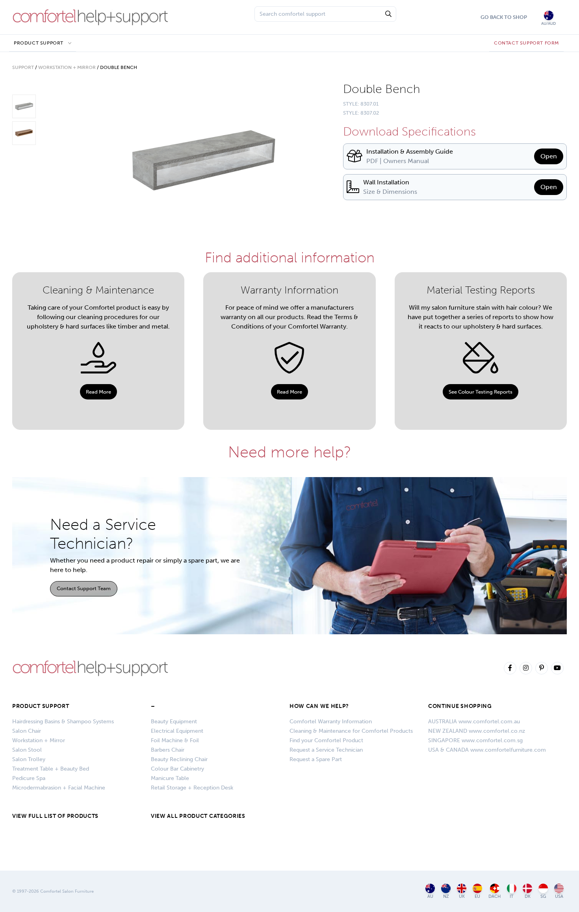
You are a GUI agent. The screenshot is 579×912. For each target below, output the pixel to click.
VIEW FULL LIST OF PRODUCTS (55, 816)
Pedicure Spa (28, 778)
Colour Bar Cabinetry (177, 768)
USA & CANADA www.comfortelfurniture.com (487, 750)
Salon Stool (27, 750)
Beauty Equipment (174, 721)
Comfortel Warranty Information (331, 721)
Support (23, 67)
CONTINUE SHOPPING (460, 706)
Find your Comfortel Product (326, 740)
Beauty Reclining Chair (179, 759)
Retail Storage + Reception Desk (192, 787)
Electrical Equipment (177, 731)
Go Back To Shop (504, 17)
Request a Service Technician (326, 750)
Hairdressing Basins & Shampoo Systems (63, 721)
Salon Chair (26, 731)
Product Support (38, 43)
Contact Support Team (84, 588)
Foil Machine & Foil (175, 740)
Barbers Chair (167, 750)
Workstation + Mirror (67, 67)
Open (548, 156)
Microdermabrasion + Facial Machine (58, 787)
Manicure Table (170, 778)
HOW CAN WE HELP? (319, 706)
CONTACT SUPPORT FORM (526, 43)
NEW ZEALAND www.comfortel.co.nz (476, 731)
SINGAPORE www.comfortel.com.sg (475, 740)
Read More (98, 392)
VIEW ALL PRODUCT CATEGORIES (198, 816)
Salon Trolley (28, 759)
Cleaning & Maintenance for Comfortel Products (351, 731)
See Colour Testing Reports (480, 392)
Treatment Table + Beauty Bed (50, 768)
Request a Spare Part (316, 759)
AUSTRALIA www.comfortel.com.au (474, 721)
